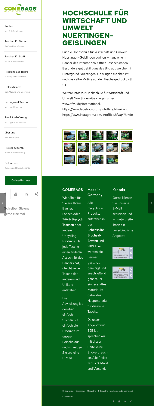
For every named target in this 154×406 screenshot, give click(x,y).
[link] (20, 9)
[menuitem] (20, 28)
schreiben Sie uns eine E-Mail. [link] (72, 352)
